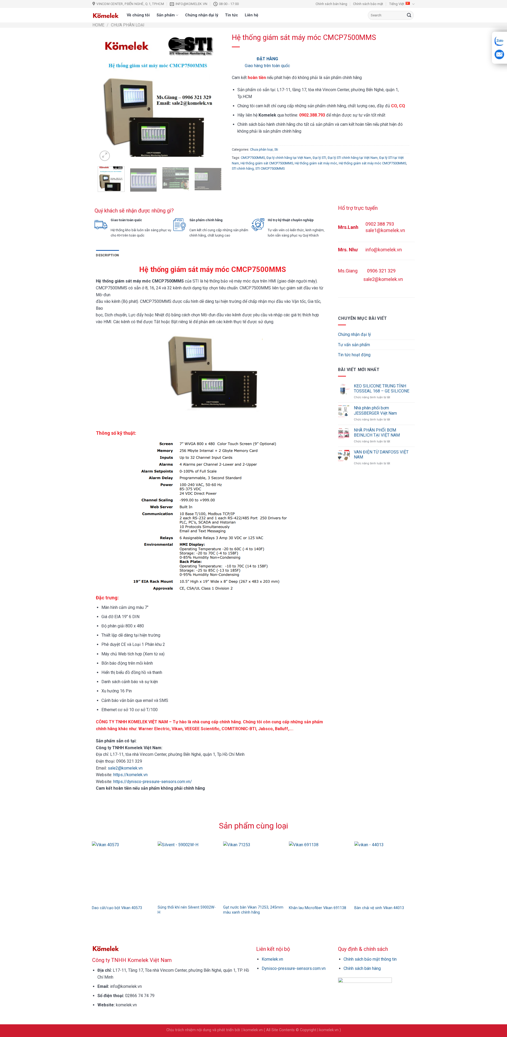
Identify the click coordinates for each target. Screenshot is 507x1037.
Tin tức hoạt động (354, 354)
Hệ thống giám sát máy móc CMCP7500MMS (372, 163)
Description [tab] (107, 255)
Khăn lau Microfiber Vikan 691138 (317, 908)
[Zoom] (105, 156)
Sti (276, 149)
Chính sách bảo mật (368, 4)
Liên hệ (251, 15)
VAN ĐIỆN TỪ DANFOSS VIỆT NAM (381, 455)
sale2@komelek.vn (125, 768)
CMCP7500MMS (253, 158)
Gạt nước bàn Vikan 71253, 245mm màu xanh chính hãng (253, 910)
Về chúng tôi (138, 15)
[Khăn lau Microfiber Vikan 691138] (319, 871)
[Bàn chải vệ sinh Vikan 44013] (384, 871)
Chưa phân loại (127, 24)
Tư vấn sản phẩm (354, 344)
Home (98, 24)
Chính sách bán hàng (331, 4)
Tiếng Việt (396, 4)
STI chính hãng (243, 168)
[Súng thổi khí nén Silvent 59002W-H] (188, 871)
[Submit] (409, 15)
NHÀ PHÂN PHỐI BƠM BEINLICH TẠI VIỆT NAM (377, 433)
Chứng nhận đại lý (201, 15)
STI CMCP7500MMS (270, 168)
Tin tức (231, 15)
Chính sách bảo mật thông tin (370, 959)
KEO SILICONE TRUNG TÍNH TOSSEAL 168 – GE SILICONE (381, 388)
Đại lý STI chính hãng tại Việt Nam (353, 158)
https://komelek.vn (130, 774)
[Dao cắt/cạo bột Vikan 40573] (122, 871)
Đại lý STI (319, 158)
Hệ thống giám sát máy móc (316, 163)
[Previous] (107, 97)
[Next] (212, 97)
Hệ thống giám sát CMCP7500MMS (267, 163)
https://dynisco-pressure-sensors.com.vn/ (152, 781)
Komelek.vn (272, 959)
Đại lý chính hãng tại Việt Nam (288, 158)
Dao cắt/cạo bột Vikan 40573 (117, 908)
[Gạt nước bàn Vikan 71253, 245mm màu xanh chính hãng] (253, 871)
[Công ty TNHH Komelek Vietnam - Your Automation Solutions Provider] (105, 15)
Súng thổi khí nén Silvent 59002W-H (187, 910)
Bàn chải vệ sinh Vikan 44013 (379, 908)
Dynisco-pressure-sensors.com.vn (294, 968)
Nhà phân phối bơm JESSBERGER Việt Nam (375, 410)
